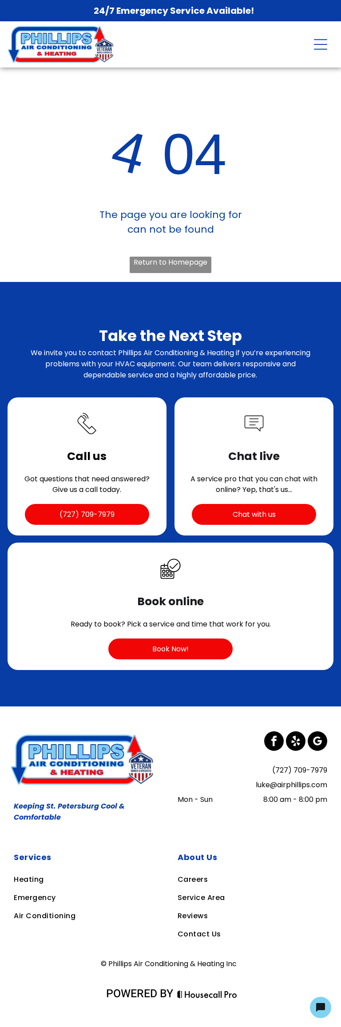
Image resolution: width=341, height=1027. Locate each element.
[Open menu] (320, 44)
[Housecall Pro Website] (207, 995)
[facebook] (274, 742)
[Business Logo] (84, 737)
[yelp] (295, 742)
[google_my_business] (317, 742)
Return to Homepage (170, 262)
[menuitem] (88, 857)
